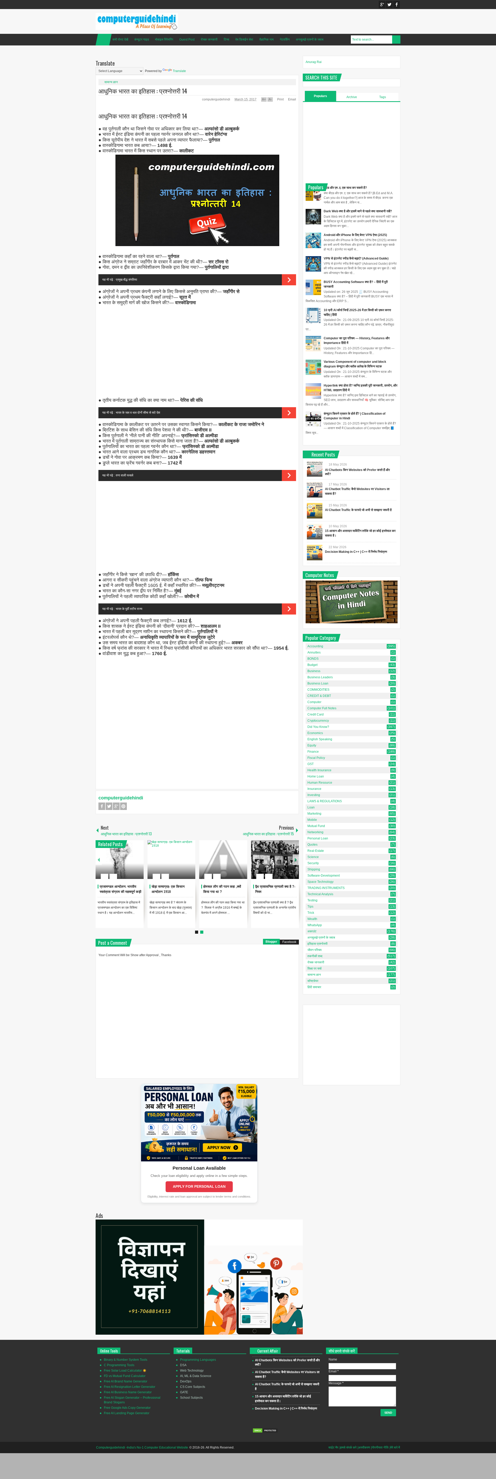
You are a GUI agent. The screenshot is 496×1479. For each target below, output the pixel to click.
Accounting (315, 646)
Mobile (312, 820)
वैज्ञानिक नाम (266, 39)
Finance (313, 751)
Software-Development (323, 875)
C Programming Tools (119, 1365)
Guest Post (187, 39)
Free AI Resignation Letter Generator (129, 1387)
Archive (351, 97)
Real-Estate (315, 851)
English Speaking (319, 739)
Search (396, 39)
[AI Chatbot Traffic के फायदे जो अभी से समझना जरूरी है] (314, 510)
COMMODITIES (318, 689)
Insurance (314, 789)
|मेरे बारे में (395, 1447)
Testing (312, 900)
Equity (311, 745)
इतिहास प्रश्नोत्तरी (317, 944)
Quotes (312, 844)
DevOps (185, 1381)
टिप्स (226, 39)
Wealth (312, 919)
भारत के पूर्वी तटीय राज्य (129, 609)
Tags (382, 97)
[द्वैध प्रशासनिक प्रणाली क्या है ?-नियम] (275, 859)
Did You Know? (318, 727)
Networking (315, 832)
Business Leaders (320, 677)
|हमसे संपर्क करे (348, 1447)
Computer (314, 702)
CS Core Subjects (192, 1387)
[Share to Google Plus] (138, 864)
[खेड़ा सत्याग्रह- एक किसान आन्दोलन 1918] (172, 859)
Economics (315, 733)
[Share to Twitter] (131, 864)
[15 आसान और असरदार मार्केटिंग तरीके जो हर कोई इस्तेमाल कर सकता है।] (314, 531)
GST (310, 764)
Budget (312, 665)
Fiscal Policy (316, 758)
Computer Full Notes (321, 708)
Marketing (314, 813)
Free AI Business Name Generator (128, 1392)
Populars (320, 96)
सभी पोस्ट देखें (120, 39)
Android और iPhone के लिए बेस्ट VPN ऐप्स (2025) (355, 235)
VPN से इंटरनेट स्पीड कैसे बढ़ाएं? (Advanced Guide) (356, 258)
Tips (310, 906)
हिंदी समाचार (314, 987)
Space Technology (320, 882)
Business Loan (317, 683)
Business (313, 671)
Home (103, 39)
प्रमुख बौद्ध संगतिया (126, 279)
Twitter (389, 4)
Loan (311, 807)
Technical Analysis (320, 894)
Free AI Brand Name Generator (125, 1381)
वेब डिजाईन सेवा (244, 39)
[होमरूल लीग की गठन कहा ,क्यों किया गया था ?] (223, 859)
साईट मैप (333, 1447)
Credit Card (315, 714)
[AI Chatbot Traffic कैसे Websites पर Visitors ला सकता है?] (314, 490)
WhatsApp (314, 925)
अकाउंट (311, 931)
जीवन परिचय (314, 950)
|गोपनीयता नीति (380, 1447)
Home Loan (315, 776)
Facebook (396, 4)
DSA (183, 1365)
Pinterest (123, 806)
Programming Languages (198, 1360)
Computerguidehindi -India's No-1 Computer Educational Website (142, 1447)
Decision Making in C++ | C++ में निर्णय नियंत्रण (356, 552)
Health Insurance (319, 770)
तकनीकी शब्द (314, 956)
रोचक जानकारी (209, 39)
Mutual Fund (316, 826)
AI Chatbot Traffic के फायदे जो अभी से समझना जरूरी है (358, 510)
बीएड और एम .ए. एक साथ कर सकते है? (345, 188)
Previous (99, 859)
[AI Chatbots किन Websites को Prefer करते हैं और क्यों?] (314, 469)
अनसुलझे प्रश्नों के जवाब (309, 39)
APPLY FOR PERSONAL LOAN (199, 1186)
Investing (313, 795)
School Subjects (191, 1397)
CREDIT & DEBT (319, 696)
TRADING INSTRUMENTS (326, 888)
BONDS (313, 658)
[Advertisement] (197, 352)
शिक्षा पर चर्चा (314, 968)
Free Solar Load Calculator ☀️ (125, 1370)
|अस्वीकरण (364, 1447)
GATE (184, 1392)
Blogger (271, 941)
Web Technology (192, 1370)
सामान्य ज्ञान (111, 82)
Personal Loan (317, 838)
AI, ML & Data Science (195, 1376)
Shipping (313, 869)
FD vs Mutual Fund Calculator (124, 1376)
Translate (179, 71)
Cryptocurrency (318, 720)
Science (313, 857)
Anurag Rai (314, 62)
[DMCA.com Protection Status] (265, 1432)
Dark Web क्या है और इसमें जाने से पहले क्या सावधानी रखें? (358, 211)
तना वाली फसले (124, 475)
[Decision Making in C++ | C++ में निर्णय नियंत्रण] (314, 552)
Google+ (382, 4)
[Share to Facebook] (124, 864)
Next (296, 859)
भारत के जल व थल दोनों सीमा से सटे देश (138, 412)
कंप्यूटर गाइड (141, 39)
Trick (310, 913)
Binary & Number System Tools (125, 1360)
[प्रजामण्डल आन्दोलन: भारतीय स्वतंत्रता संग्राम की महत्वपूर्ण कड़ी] (120, 859)
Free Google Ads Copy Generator (127, 1408)
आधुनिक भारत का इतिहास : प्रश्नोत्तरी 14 (142, 90)
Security (313, 863)
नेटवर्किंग (285, 39)
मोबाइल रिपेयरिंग (164, 39)
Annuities (314, 652)
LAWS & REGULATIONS (324, 801)
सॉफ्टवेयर (312, 981)
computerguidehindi (216, 99)
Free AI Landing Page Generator (126, 1413)
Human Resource (319, 782)
